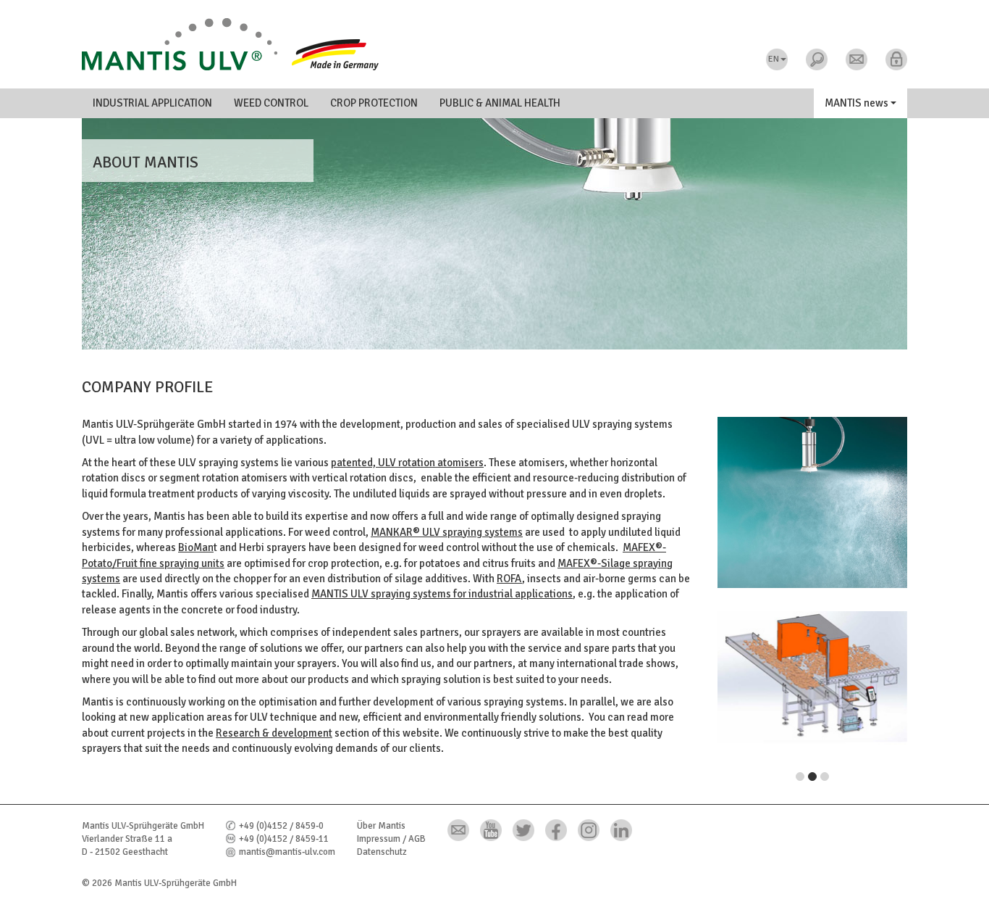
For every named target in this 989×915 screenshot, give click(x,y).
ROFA (509, 578)
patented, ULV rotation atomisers (407, 462)
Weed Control (271, 102)
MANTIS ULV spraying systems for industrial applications (442, 593)
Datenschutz (382, 852)
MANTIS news (858, 102)
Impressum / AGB (391, 839)
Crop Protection (374, 102)
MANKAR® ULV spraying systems (447, 532)
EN (773, 59)
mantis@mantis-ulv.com (287, 852)
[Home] (494, 44)
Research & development (274, 733)
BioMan (196, 547)
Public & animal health (499, 102)
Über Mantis (381, 826)
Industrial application (152, 102)
